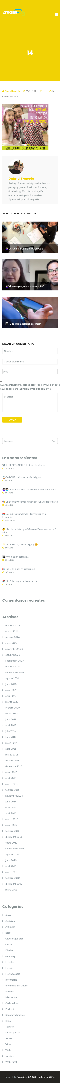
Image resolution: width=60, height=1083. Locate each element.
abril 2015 (10, 777)
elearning (10, 956)
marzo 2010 (11, 871)
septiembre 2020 (14, 672)
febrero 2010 (12, 877)
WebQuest (11, 1061)
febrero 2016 (12, 760)
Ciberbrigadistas (14, 938)
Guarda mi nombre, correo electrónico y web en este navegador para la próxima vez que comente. (30, 386)
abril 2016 (10, 748)
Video (8, 1038)
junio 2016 (10, 736)
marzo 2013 (11, 819)
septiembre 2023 (14, 660)
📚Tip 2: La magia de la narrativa (19, 581)
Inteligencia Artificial (16, 985)
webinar (9, 1055)
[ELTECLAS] (13, 14)
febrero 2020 (12, 707)
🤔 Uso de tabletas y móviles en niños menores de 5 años (29, 531)
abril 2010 (10, 866)
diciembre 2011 (13, 836)
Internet (9, 991)
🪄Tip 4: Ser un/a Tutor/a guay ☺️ (20, 544)
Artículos (10, 926)
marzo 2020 (11, 701)
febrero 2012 (12, 830)
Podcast (9, 1008)
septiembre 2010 (14, 848)
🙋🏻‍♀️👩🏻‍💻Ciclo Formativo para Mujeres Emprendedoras (29, 489)
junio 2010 (10, 860)
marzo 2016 (11, 754)
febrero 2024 (12, 637)
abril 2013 (10, 813)
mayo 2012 (11, 824)
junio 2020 (10, 684)
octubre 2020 (12, 666)
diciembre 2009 (13, 883)
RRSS (8, 1020)
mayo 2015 (11, 772)
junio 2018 (10, 719)
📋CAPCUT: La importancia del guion (22, 477)
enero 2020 (11, 713)
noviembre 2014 (14, 795)
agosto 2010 (12, 854)
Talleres (9, 1026)
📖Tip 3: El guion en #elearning (18, 568)
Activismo (10, 920)
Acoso (8, 915)
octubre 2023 (12, 654)
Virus (8, 1044)
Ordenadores (12, 1003)
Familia (9, 967)
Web (8, 1050)
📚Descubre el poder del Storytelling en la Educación (24, 515)
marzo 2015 (11, 783)
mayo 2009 (11, 889)
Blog (7, 932)
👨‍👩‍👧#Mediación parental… (15, 556)
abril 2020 (10, 695)
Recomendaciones (15, 1014)
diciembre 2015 (13, 766)
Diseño (9, 950)
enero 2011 (11, 842)
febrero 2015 (12, 789)
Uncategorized (13, 1032)
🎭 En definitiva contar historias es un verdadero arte (30, 501)
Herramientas (12, 973)
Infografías (11, 979)
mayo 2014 (11, 807)
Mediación (11, 997)
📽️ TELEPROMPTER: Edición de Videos (23, 464)
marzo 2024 (11, 631)
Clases (8, 944)
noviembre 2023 (14, 648)
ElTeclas (9, 961)
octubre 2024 (12, 625)
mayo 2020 (11, 689)
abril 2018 (10, 725)
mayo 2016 (11, 742)
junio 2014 (10, 801)
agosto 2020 (12, 678)
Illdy (14, 1077)
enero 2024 (11, 642)
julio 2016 (10, 731)
